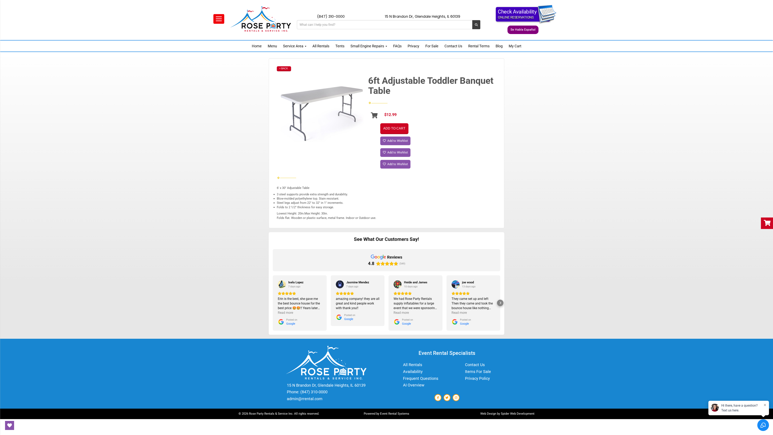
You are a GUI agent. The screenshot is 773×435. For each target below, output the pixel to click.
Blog (499, 46)
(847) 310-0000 (331, 16)
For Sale (431, 46)
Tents (339, 46)
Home (257, 46)
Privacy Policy (477, 378)
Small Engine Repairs (367, 46)
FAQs (397, 46)
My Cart (515, 46)
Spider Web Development (517, 413)
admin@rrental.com (304, 398)
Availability (413, 371)
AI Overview (413, 385)
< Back (283, 68)
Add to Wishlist (397, 141)
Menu (272, 46)
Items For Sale (478, 371)
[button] (273, 303)
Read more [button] (285, 313)
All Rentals (320, 46)
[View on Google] (282, 284)
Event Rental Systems (394, 413)
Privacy (413, 46)
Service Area (293, 46)
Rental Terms (479, 46)
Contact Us (453, 46)
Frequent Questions (420, 378)
